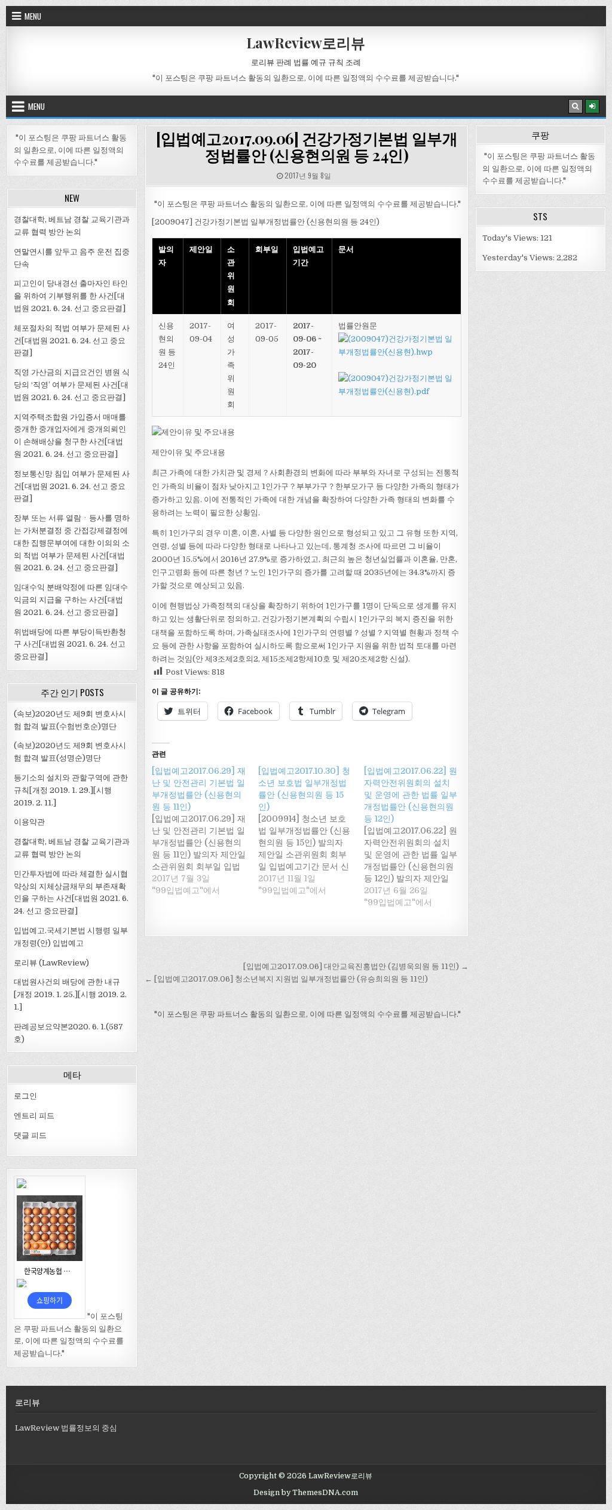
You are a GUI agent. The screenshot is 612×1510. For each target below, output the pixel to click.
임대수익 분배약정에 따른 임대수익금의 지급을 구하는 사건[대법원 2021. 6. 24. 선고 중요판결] (71, 600)
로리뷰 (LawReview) (51, 962)
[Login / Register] (592, 106)
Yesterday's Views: (519, 257)
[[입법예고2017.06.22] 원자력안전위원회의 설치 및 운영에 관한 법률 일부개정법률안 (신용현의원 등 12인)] (417, 836)
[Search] (575, 106)
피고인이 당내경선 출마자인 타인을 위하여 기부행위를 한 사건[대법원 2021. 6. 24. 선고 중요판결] (71, 296)
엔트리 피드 (34, 1115)
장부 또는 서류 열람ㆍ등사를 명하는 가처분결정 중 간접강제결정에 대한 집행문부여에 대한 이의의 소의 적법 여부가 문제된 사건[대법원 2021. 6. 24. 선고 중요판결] (72, 542)
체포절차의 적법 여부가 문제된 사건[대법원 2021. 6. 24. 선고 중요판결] (72, 341)
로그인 (25, 1095)
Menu (33, 16)
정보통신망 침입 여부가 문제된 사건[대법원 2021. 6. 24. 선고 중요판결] (72, 486)
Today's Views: (511, 237)
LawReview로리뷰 (305, 42)
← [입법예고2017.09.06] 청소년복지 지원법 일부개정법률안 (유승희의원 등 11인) (286, 978)
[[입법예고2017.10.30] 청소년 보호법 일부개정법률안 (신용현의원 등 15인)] (311, 830)
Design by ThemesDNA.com (305, 1493)
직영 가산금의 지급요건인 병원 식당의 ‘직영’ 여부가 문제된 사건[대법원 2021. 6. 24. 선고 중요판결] (72, 385)
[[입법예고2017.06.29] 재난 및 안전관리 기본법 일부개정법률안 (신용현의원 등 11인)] (205, 830)
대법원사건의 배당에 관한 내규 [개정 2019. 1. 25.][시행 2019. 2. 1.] (70, 994)
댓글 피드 (30, 1135)
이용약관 (29, 821)
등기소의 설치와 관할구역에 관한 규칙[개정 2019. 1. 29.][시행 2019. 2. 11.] (71, 790)
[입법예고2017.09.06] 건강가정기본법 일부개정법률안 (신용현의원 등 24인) (306, 147)
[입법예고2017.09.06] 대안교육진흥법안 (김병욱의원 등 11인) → (356, 966)
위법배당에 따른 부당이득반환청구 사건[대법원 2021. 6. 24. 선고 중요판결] (70, 645)
